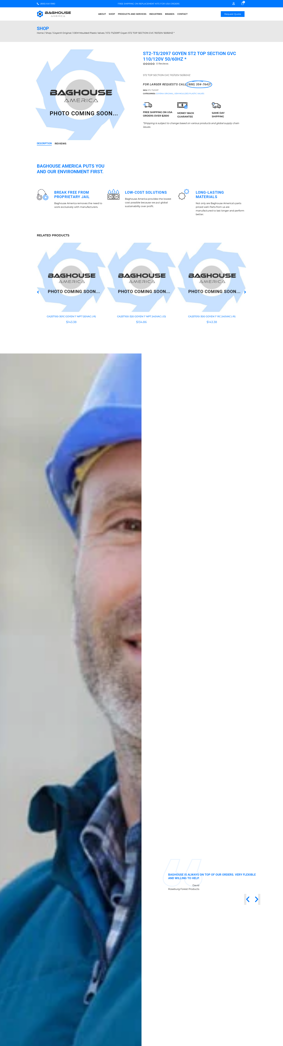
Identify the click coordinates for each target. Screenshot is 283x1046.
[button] (38, 292)
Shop (112, 14)
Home (40, 33)
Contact (182, 14)
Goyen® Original (62, 33)
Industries (155, 14)
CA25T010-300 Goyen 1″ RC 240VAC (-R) (141, 316)
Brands (169, 14)
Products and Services (132, 14)
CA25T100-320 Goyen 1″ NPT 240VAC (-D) (71, 316)
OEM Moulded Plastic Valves (88, 33)
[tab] (44, 144)
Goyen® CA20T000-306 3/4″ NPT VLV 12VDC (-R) (212, 316)
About (102, 14)
